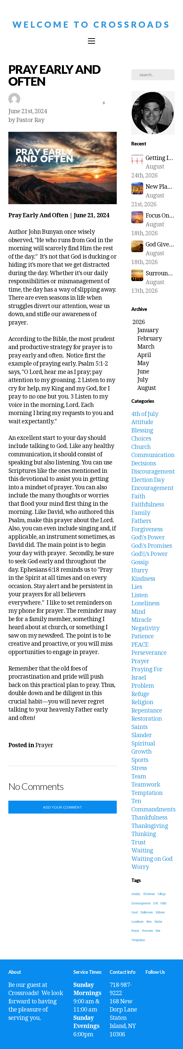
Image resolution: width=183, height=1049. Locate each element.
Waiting (142, 850)
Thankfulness (149, 817)
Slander (141, 735)
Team (138, 776)
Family (140, 512)
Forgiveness (147, 529)
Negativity (145, 628)
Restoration (146, 718)
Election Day (147, 479)
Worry (140, 866)
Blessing (142, 430)
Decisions (143, 463)
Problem (142, 685)
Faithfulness (147, 504)
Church (141, 446)
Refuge (140, 694)
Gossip (139, 562)
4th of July (144, 413)
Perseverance (149, 652)
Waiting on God (152, 858)
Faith (138, 496)
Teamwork (145, 784)
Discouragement (153, 471)
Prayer (44, 745)
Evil (155, 903)
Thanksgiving (149, 825)
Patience (142, 636)
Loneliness (145, 603)
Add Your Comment (62, 807)
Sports (139, 759)
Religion (142, 702)
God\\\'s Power (149, 553)
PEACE (139, 644)
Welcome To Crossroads (91, 24)
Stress (139, 768)
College (161, 894)
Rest (158, 930)
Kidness (160, 912)
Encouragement (152, 488)
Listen (139, 595)
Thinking (143, 834)
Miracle (141, 619)
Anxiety (135, 894)
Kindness (143, 578)
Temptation (147, 792)
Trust (138, 842)
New (149, 921)
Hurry (139, 570)
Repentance (146, 710)
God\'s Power (148, 537)
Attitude (142, 422)
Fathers (141, 520)
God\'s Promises (151, 545)
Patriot (158, 921)
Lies (136, 586)
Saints (139, 727)
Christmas (149, 894)
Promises (147, 930)
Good (134, 912)
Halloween (146, 912)
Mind (138, 611)
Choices (141, 438)
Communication (152, 455)
